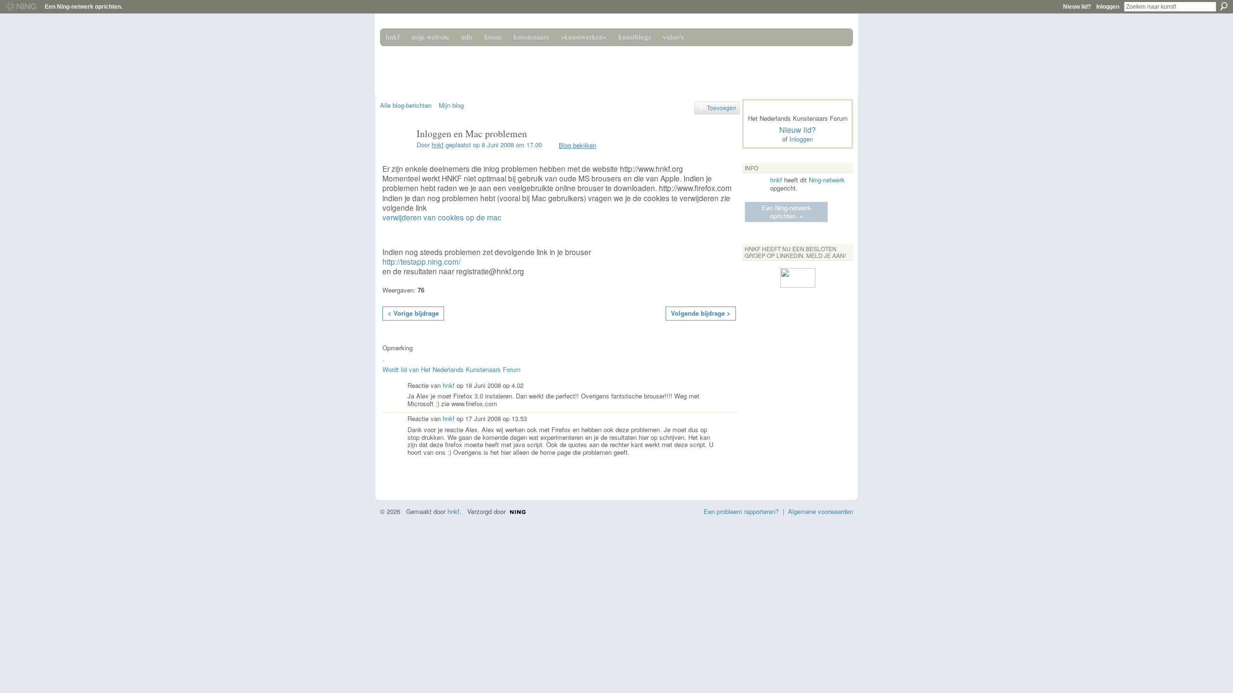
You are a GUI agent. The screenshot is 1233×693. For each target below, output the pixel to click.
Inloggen (1107, 6)
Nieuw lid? (1077, 6)
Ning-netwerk (827, 179)
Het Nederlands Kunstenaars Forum (517, 66)
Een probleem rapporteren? (741, 511)
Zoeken (1224, 6)
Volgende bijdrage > (701, 313)
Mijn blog (451, 105)
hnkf (438, 144)
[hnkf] (395, 154)
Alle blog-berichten (406, 105)
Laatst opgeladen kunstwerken (387, 472)
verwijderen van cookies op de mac (441, 217)
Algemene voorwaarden (820, 511)
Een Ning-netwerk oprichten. (83, 6)
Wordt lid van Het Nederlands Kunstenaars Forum (451, 369)
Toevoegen (721, 108)
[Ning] (20, 6)
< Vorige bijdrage (413, 313)
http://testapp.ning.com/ (421, 261)
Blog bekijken (577, 145)
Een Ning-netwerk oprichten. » (786, 211)
